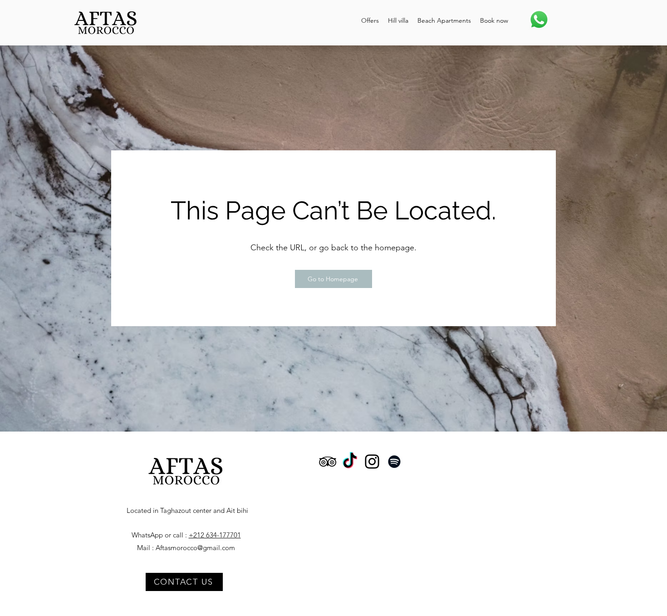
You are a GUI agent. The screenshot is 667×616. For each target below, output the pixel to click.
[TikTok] (349, 461)
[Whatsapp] (539, 19)
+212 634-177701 (215, 535)
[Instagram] (372, 461)
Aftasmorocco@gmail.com (195, 547)
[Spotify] (394, 461)
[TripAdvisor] (327, 461)
